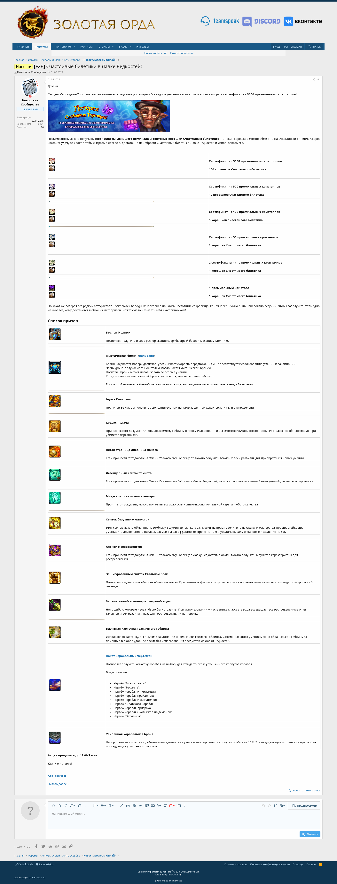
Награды (142, 46)
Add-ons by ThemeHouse (169, 880)
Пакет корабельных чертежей (129, 656)
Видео (123, 46)
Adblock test (57, 776)
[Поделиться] (313, 79)
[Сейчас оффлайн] (30, 96)
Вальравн (146, 355)
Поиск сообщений (181, 53)
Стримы (104, 46)
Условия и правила (235, 864)
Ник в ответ (313, 790)
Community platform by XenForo (169, 871)
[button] (74, 46)
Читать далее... (58, 784)
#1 (318, 79)
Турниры (86, 46)
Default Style (25, 864)
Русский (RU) (46, 864)
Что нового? (62, 46)
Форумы (41, 46)
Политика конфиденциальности (270, 864)
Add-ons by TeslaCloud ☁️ (168, 874)
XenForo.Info (38, 877)
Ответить (297, 790)
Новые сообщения (155, 53)
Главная (23, 46)
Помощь (298, 864)
